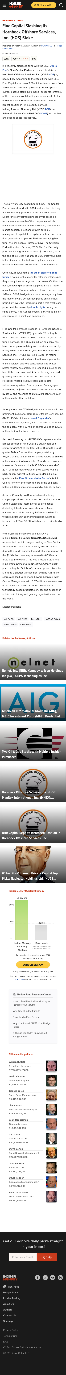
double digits (37, 307)
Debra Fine (36, 619)
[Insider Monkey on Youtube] (54, 1277)
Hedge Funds (8, 20)
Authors (7, 1309)
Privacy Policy (10, 1330)
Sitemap (8, 1321)
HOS (51, 74)
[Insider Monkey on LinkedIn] (60, 1277)
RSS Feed (13, 1287)
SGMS (43, 113)
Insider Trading (11, 1298)
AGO (47, 109)
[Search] (61, 5)
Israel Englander (39, 418)
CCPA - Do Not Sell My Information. (22, 1347)
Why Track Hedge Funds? (26, 1011)
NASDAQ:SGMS (52, 619)
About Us (8, 1304)
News (20, 20)
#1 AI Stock (44, 5)
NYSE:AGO (9, 619)
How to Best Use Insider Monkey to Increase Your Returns (31, 1003)
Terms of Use (10, 1336)
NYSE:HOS (22, 619)
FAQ (5, 1341)
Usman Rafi (47, 45)
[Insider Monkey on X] (46, 1277)
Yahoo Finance (10, 624)
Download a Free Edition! (26, 1017)
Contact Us (9, 1315)
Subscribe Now (33, 965)
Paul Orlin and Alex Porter (34, 478)
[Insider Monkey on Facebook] (39, 1277)
